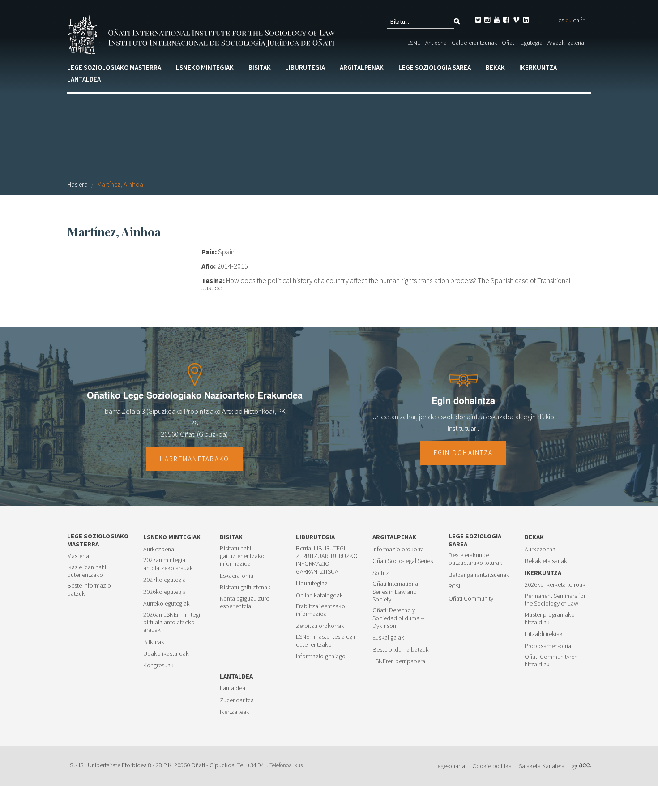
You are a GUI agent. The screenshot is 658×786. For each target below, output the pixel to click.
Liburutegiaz (312, 583)
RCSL (455, 586)
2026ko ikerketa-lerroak (555, 584)
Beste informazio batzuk (89, 589)
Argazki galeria (565, 43)
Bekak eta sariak (546, 561)
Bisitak (259, 67)
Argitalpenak (362, 67)
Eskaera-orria (236, 576)
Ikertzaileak (234, 712)
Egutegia (532, 43)
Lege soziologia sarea (434, 67)
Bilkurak (153, 642)
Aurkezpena (158, 549)
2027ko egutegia (164, 580)
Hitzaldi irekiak (544, 634)
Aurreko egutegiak (166, 603)
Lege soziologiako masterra (114, 67)
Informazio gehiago (321, 656)
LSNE (413, 43)
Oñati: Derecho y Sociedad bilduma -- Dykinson (398, 618)
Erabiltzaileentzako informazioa (320, 610)
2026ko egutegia (164, 592)
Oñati (509, 43)
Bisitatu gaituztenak (245, 587)
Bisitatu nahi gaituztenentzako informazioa (242, 556)
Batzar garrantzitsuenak (479, 575)
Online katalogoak (319, 595)
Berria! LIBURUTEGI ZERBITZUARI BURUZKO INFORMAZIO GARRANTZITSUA (327, 560)
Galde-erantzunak (474, 43)
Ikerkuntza (538, 67)
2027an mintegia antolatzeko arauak (168, 563)
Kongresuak (158, 665)
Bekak (495, 67)
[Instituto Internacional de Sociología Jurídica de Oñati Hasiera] (202, 33)
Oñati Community (471, 598)
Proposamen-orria (548, 646)
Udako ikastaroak (166, 653)
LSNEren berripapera (398, 661)
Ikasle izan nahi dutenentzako (86, 571)
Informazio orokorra (398, 549)
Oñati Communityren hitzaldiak (551, 660)
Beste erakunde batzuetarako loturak (475, 559)
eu (568, 20)
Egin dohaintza (463, 453)
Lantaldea (84, 79)
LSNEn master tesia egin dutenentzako (326, 640)
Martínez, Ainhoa (120, 184)
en (576, 20)
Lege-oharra (449, 766)
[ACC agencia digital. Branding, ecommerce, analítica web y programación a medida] (581, 766)
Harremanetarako (195, 459)
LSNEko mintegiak (205, 67)
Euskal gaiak (388, 637)
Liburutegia (305, 67)
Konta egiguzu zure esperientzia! (244, 602)
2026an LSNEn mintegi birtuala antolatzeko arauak (171, 622)
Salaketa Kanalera (541, 766)
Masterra (78, 556)
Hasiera (77, 184)
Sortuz (380, 573)
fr (582, 20)
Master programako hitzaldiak (550, 618)
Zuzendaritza (237, 700)
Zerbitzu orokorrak (320, 626)
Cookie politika (492, 766)
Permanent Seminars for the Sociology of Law (555, 599)
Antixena (436, 43)
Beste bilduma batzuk (400, 649)
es (561, 20)
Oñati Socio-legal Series (402, 561)
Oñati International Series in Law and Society (395, 591)
